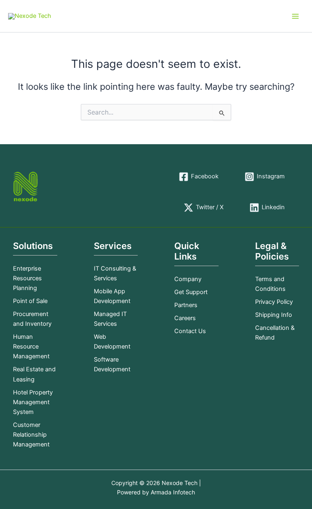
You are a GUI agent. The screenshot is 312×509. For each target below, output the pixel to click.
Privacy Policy (274, 301)
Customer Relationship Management (31, 434)
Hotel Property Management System (33, 402)
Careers (185, 318)
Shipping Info (273, 314)
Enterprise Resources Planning (27, 278)
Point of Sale (30, 301)
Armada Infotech (173, 492)
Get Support (191, 292)
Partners (185, 305)
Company (188, 279)
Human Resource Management (31, 346)
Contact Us (190, 331)
